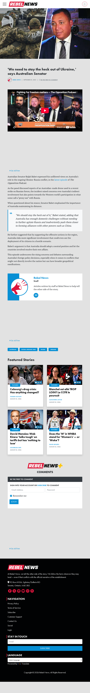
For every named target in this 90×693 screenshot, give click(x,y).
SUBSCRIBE (42, 485)
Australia (12, 349)
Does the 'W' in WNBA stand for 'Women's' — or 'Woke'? (64, 437)
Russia (43, 349)
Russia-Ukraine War (28, 349)
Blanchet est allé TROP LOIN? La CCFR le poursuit (62, 392)
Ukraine (53, 349)
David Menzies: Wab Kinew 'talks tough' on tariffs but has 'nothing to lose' (25, 438)
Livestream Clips (15, 448)
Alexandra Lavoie (55, 400)
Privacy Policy (13, 603)
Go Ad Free (15, 171)
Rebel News (17, 80)
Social (10, 625)
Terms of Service (14, 607)
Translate (25, 663)
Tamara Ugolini (15, 396)
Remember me (19, 495)
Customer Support (15, 616)
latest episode (60, 179)
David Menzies (54, 444)
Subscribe (11, 612)
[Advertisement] (45, 152)
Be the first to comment (49, 80)
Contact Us (12, 621)
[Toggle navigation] (4, 4)
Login (10, 630)
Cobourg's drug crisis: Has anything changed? (24, 391)
